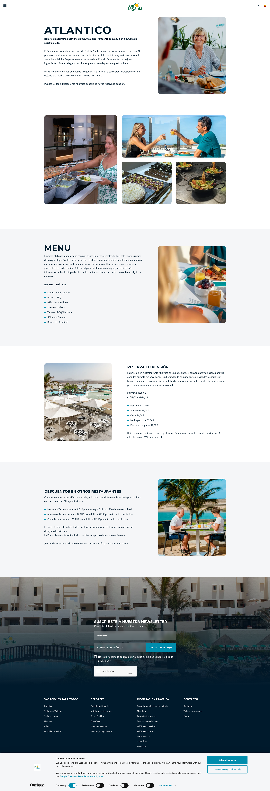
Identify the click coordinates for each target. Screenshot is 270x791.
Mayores (48, 721)
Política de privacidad (146, 726)
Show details (165, 785)
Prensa (186, 716)
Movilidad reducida (52, 731)
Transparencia (143, 736)
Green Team (96, 721)
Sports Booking (97, 716)
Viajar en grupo (51, 716)
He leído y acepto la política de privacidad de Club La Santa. (135, 659)
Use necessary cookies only (227, 769)
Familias (48, 706)
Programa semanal (99, 726)
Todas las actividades (100, 706)
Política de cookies (145, 731)
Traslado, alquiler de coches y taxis (152, 706)
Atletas (47, 726)
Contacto (188, 706)
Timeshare (141, 711)
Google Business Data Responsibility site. (82, 776)
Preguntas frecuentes (146, 716)
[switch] (100, 785)
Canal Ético (142, 741)
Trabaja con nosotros (193, 711)
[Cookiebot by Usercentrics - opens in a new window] (37, 785)
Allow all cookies (227, 760)
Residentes (142, 746)
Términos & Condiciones (147, 721)
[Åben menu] (4, 6)
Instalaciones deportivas (101, 711)
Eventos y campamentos (101, 731)
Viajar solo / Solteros (53, 711)
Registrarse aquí (161, 647)
